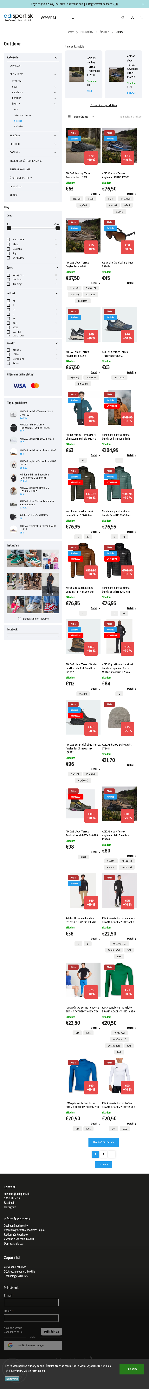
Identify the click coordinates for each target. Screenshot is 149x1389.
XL (35, 318)
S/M (129, 950)
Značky (13, 194)
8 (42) (110, 199)
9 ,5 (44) (83, 205)
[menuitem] (50, 18)
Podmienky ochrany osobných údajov (24, 1230)
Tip (35, 253)
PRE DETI (15, 144)
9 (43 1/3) (77, 199)
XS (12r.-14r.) (119, 1033)
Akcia (35, 244)
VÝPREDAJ (15, 65)
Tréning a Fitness (22, 115)
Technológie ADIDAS (16, 1276)
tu (43, 1370)
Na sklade (35, 239)
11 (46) (91, 199)
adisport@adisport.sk (16, 1194)
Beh (16, 109)
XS (35, 300)
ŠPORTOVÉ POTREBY (21, 177)
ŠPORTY (16, 103)
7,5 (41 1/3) (74, 288)
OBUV (14, 87)
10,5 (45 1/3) (83, 301)
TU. (116, 4)
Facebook (9, 1203)
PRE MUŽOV (16, 74)
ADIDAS (35, 349)
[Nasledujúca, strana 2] (103, 1154)
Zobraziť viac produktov (103, 105)
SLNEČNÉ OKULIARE (20, 169)
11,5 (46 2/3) (83, 384)
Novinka (35, 248)
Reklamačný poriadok (16, 1234)
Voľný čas (18, 126)
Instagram (10, 1207)
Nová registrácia (13, 1327)
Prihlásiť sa (51, 1331)
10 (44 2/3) (90, 294)
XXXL (35, 327)
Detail (94, 193)
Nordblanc (35, 358)
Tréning (35, 284)
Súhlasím (132, 1369)
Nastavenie (12, 1379)
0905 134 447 (12, 1198)
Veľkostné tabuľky (15, 1267)
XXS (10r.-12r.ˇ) (119, 943)
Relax (35, 363)
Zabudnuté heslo (13, 1332)
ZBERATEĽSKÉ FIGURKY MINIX (26, 160)
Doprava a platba (13, 1243)
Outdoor (18, 120)
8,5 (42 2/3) (126, 199)
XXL (35, 323)
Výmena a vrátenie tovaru (19, 1239)
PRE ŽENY (15, 135)
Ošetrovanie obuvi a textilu (19, 1271)
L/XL (119, 956)
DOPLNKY (17, 98)
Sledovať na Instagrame (36, 618)
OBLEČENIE (17, 92)
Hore (105, 1164)
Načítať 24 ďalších (103, 1142)
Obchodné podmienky (16, 1225)
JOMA (35, 354)
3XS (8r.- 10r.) (114, 950)
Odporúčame (81, 116)
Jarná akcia (16, 186)
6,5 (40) (35, 331)
